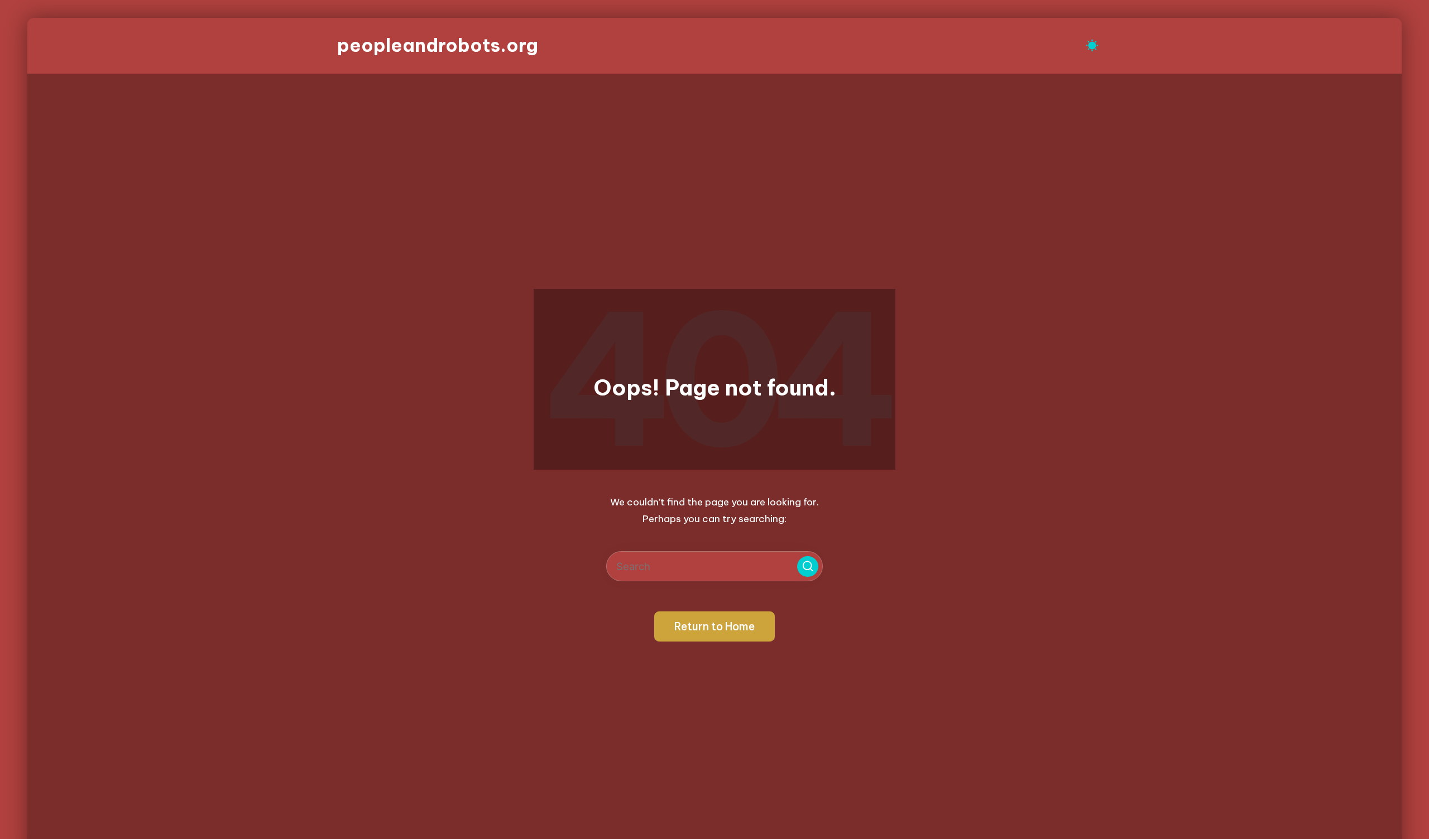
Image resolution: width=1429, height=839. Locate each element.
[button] (807, 566)
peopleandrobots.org (437, 45)
